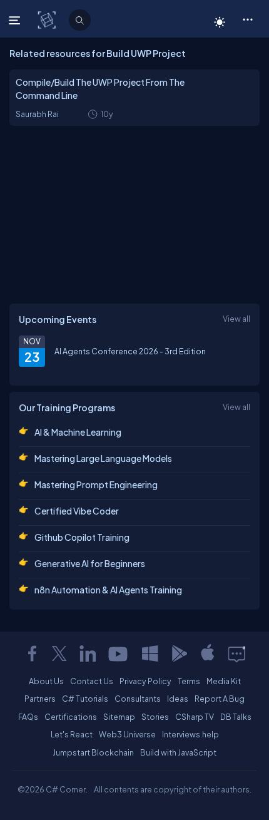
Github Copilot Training (81, 537)
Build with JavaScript (178, 752)
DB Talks (235, 717)
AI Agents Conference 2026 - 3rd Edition (130, 351)
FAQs (28, 717)
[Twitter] (59, 653)
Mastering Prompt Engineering (96, 484)
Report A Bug (220, 699)
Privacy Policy (145, 681)
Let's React (72, 734)
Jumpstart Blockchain (93, 752)
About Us (46, 681)
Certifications (70, 717)
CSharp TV (194, 717)
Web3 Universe (127, 734)
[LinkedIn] (87, 653)
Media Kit (223, 681)
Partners (40, 699)
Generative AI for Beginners (89, 563)
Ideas (177, 699)
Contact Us (91, 681)
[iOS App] (208, 653)
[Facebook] (31, 653)
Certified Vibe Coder (76, 510)
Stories (155, 717)
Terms (189, 681)
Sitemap (119, 717)
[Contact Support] (236, 653)
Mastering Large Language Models (103, 458)
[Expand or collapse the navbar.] (16, 20)
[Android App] (179, 653)
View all (236, 319)
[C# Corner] (48, 19)
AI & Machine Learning (77, 432)
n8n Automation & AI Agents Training (108, 589)
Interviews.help (190, 734)
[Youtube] (118, 653)
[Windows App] (150, 653)
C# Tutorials (85, 699)
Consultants (137, 699)
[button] (247, 18)
